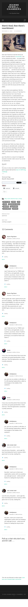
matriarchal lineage (14, 204)
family (13, 201)
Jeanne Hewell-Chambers (14, 7)
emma (8, 350)
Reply (3, 259)
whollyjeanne (12, 266)
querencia (6, 215)
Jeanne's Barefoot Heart (12, 198)
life (19, 201)
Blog (6, 198)
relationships (6, 208)
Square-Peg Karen (12, 236)
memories (5, 206)
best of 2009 (6, 201)
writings (20, 198)
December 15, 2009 (7, 31)
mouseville (18, 56)
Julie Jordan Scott (11, 445)
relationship (14, 206)
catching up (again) (6, 221)
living (4, 204)
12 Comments (18, 31)
